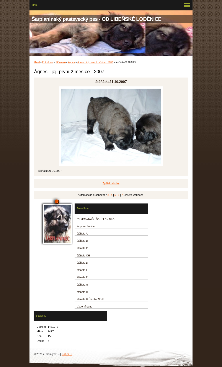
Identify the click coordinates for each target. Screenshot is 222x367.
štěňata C (82, 248)
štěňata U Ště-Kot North (90, 299)
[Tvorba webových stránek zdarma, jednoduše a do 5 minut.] (58, 354)
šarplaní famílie (86, 226)
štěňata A (60, 62)
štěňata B (82, 240)
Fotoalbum (47, 62)
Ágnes (71, 62)
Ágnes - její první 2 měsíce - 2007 (95, 62)
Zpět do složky (111, 183)
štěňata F (82, 277)
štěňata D (82, 262)
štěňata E (82, 270)
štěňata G (82, 284)
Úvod (37, 62)
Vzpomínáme (84, 306)
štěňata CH (83, 255)
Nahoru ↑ (67, 354)
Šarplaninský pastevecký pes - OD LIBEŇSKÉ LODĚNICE (96, 19)
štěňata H (82, 292)
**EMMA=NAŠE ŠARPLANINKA (95, 219)
